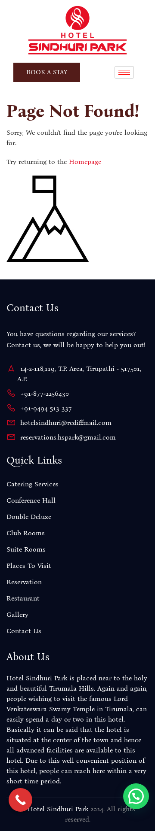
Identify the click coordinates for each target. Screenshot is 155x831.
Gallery (17, 614)
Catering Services (32, 484)
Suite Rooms (26, 549)
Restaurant (23, 598)
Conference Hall (31, 500)
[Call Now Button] (20, 800)
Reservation (24, 582)
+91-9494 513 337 (46, 408)
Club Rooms (25, 533)
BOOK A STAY (46, 72)
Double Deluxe (28, 517)
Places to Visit (28, 565)
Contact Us (23, 631)
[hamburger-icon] (124, 72)
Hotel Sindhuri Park (58, 809)
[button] (136, 796)
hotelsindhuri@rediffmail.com (66, 423)
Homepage (85, 162)
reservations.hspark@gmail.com (68, 437)
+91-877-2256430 (44, 393)
